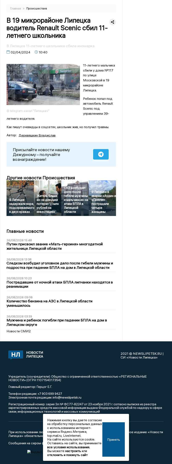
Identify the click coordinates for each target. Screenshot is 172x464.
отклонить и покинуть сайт (67, 455)
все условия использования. (68, 447)
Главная (16, 8)
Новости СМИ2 (19, 331)
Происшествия (36, 8)
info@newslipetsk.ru (67, 397)
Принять (113, 439)
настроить (73, 451)
